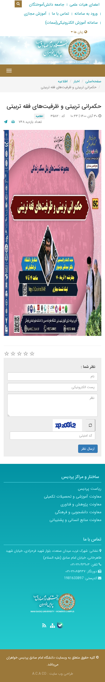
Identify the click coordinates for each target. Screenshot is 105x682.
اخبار (77, 81)
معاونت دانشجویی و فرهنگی (78, 512)
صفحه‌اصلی (93, 81)
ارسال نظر (87, 448)
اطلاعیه (63, 81)
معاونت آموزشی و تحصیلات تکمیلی (72, 496)
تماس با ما (60, 14)
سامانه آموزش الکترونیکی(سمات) (71, 23)
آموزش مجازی (35, 14)
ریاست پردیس (89, 489)
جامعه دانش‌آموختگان (46, 4)
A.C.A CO (39, 673)
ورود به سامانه (86, 14)
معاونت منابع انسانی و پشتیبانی (75, 520)
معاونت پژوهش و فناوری (81, 504)
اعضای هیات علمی (84, 4)
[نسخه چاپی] (13, 122)
